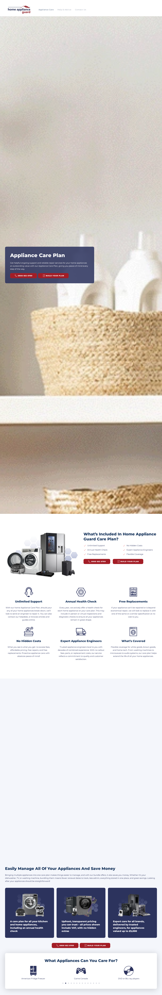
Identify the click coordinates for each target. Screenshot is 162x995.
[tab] (62, 983)
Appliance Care (46, 10)
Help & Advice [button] (64, 10)
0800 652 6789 (25, 276)
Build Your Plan (55, 276)
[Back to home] (19, 9)
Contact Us (80, 10)
